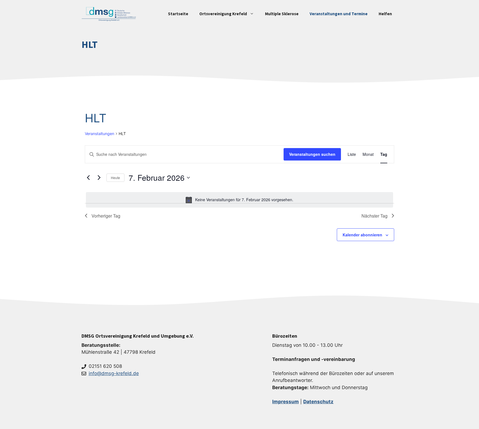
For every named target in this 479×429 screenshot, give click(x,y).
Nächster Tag (374, 216)
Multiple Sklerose (282, 13)
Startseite (178, 13)
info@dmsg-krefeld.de (114, 373)
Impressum (285, 401)
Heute (115, 177)
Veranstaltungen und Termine (339, 13)
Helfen (385, 13)
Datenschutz (318, 401)
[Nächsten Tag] (99, 177)
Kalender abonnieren (362, 234)
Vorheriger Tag (105, 216)
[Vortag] (88, 177)
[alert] (239, 200)
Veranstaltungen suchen (312, 154)
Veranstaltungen (99, 133)
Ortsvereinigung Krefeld (223, 13)
